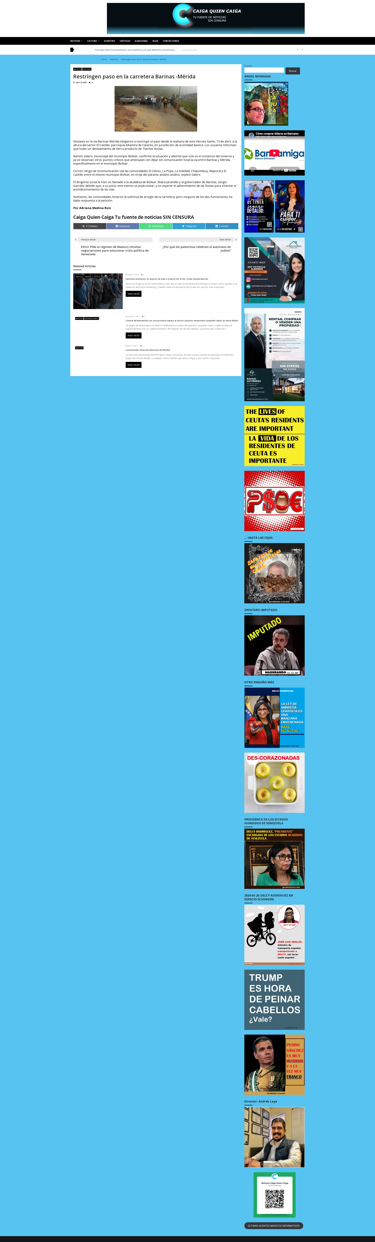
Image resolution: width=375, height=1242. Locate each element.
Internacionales (91, 318)
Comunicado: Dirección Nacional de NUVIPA (148, 350)
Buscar (248, 65)
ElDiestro (109, 40)
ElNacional (141, 40)
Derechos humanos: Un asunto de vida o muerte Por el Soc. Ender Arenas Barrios (167, 279)
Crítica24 (125, 40)
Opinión (88, 277)
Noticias (75, 40)
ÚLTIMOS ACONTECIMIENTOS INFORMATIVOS (274, 1225)
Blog (155, 40)
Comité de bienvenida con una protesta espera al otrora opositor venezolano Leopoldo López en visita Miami (182, 320)
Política (96, 277)
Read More (134, 293)
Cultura (92, 40)
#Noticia (77, 69)
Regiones (87, 69)
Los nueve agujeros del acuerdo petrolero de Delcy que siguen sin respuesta (134, 49)
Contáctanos (171, 40)
